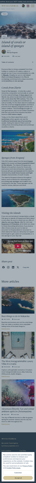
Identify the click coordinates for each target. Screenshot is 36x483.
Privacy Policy (27, 466)
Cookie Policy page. (13, 468)
